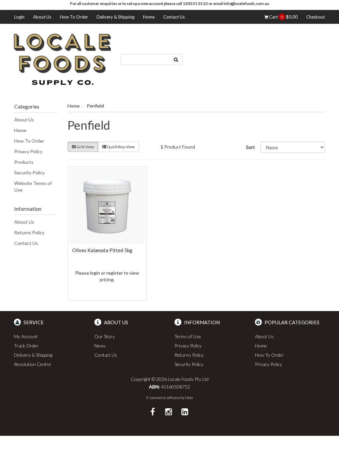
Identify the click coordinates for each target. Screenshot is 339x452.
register (114, 273)
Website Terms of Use (33, 186)
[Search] (176, 59)
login (95, 273)
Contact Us (174, 17)
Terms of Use (187, 336)
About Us (42, 17)
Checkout (315, 17)
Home (149, 17)
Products (23, 162)
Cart (283, 17)
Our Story (104, 336)
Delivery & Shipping (115, 17)
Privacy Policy (28, 151)
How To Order (74, 17)
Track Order (26, 345)
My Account (26, 336)
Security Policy (29, 172)
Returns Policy (29, 232)
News (100, 345)
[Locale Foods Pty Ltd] (62, 59)
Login (19, 17)
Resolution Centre (32, 364)
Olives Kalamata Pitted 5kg (102, 250)
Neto (189, 397)
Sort (250, 147)
